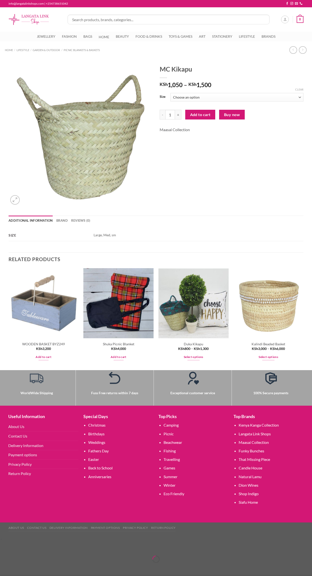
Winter (170, 485)
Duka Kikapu (193, 344)
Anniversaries (99, 476)
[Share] (33, 547)
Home (9, 50)
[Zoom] (15, 200)
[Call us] (301, 3)
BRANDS (268, 36)
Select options (193, 356)
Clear (299, 89)
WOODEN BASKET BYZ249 (43, 344)
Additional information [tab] (31, 220)
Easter (93, 459)
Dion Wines (248, 485)
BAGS (87, 36)
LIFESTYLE (247, 36)
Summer (170, 476)
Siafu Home (248, 502)
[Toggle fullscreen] (19, 547)
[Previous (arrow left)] (5, 567)
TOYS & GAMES (180, 36)
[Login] (285, 19)
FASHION (69, 36)
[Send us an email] (296, 3)
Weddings (96, 442)
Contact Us (17, 436)
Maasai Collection (175, 129)
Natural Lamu (250, 476)
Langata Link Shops (255, 433)
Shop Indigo (249, 493)
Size (163, 97)
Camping (171, 425)
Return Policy (19, 473)
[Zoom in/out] (5, 547)
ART (202, 36)
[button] (1, 539)
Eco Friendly (174, 493)
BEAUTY (122, 36)
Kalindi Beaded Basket (268, 344)
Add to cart (200, 114)
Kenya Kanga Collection (259, 425)
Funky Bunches (251, 450)
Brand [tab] (62, 220)
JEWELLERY (46, 36)
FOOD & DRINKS (149, 36)
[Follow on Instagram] (291, 3)
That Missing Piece (254, 459)
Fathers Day (98, 450)
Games (169, 468)
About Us (16, 426)
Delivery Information (25, 445)
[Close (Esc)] (47, 547)
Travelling (172, 459)
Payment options (22, 454)
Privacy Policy (20, 464)
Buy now (232, 114)
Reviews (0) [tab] (80, 220)
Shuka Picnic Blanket (118, 344)
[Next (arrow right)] (19, 567)
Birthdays (96, 433)
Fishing (170, 450)
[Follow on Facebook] (287, 3)
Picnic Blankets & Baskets (82, 50)
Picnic (169, 433)
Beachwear (173, 442)
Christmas (97, 425)
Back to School (100, 468)
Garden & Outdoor (46, 50)
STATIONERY (222, 36)
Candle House (250, 468)
